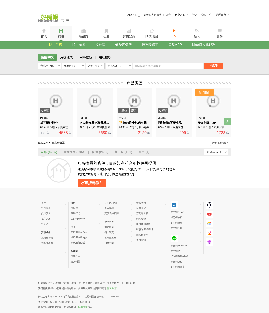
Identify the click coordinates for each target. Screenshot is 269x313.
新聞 (197, 36)
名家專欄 (109, 208)
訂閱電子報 (142, 213)
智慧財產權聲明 (144, 229)
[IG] (209, 232)
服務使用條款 (143, 224)
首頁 (44, 36)
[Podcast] (209, 242)
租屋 (106, 36)
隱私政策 (112, 288)
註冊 (168, 14)
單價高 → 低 (214, 152)
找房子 (213, 65)
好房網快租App (79, 237)
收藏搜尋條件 (92, 183)
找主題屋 (78, 44)
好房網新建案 (178, 266)
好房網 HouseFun (179, 245)
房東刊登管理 (78, 218)
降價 (100, 152)
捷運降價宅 (150, 44)
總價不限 (69, 65)
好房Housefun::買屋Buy (54, 19)
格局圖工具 (110, 237)
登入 (194, 14)
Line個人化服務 (152, 14)
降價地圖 (151, 36)
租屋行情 (75, 213)
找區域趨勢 (47, 243)
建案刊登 (75, 261)
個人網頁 (109, 232)
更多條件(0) (115, 65)
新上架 (123, 152)
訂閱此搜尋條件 (220, 143)
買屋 (61, 36)
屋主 (144, 152)
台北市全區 (47, 65)
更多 (219, 36)
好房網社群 (176, 228)
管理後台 (221, 14)
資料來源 (141, 240)
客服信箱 (83, 307)
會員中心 (206, 14)
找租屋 (74, 208)
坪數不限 (93, 65)
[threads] (209, 205)
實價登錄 (129, 36)
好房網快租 (176, 217)
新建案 (83, 36)
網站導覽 (141, 218)
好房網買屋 (176, 222)
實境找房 (75, 152)
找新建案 (75, 256)
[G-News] (209, 223)
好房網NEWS (177, 212)
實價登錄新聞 (111, 213)
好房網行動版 (78, 242)
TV (174, 36)
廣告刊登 (141, 208)
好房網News (110, 202)
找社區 (100, 44)
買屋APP (175, 44)
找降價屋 (46, 213)
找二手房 (55, 44)
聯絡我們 (141, 202)
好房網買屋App (79, 232)
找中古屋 (46, 208)
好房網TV (176, 251)
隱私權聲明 (142, 234)
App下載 (132, 14)
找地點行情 (47, 237)
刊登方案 (180, 14)
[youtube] (209, 214)
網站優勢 (109, 227)
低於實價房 (123, 44)
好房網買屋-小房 (179, 256)
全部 (49, 152)
